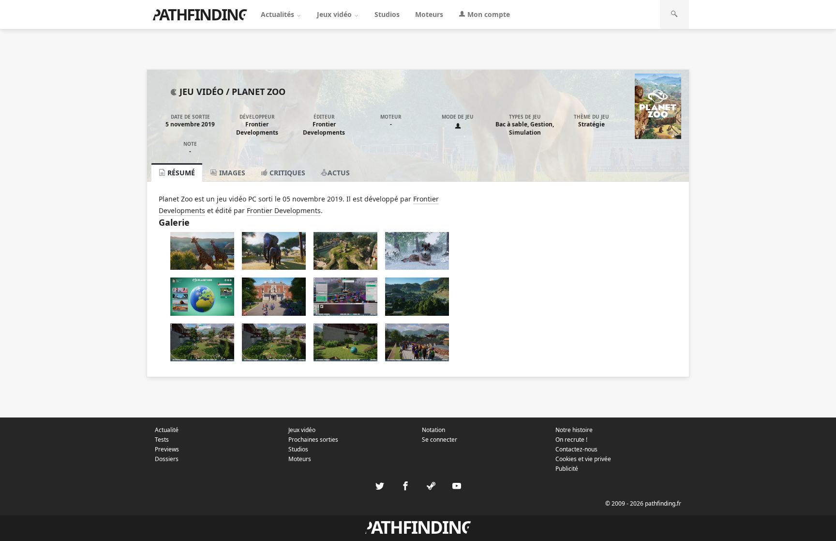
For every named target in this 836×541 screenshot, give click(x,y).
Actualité (167, 430)
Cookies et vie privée (583, 459)
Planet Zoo (258, 91)
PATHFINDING (199, 14)
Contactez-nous (576, 449)
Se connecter (439, 439)
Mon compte (487, 14)
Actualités (278, 14)
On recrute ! (571, 439)
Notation (433, 430)
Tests (162, 439)
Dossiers (167, 459)
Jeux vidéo (335, 14)
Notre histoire (574, 430)
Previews (167, 449)
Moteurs (429, 14)
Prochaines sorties (313, 439)
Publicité (566, 468)
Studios (387, 14)
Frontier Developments (257, 128)
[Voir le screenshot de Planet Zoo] (202, 267)
